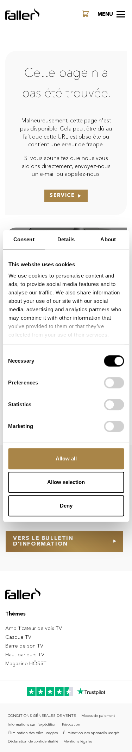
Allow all (66, 458)
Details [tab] (66, 239)
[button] (111, 13)
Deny (66, 506)
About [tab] (108, 239)
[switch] (114, 382)
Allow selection (66, 482)
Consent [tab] (23, 239)
